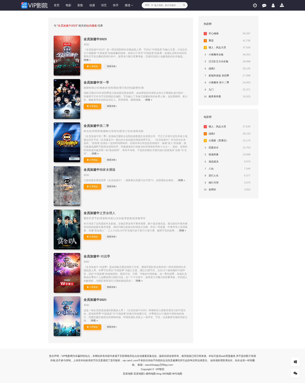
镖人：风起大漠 (228, 47)
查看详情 (111, 66)
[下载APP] (282, 5)
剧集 (80, 5)
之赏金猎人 (99, 213)
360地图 (166, 373)
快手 (116, 5)
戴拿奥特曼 (227, 96)
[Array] (67, 56)
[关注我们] (295, 373)
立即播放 (93, 66)
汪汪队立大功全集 (228, 61)
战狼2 (228, 68)
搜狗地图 (151, 373)
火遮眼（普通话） (228, 140)
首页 (56, 5)
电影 (68, 5)
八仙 (228, 168)
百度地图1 (139, 373)
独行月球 (228, 182)
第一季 (96, 82)
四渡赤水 (228, 147)
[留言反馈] (264, 5)
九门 (228, 89)
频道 (128, 5)
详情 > (87, 60)
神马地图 (177, 373)
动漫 (92, 5)
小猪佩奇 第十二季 (228, 82)
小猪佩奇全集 (228, 54)
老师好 (227, 189)
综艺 (104, 5)
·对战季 (97, 256)
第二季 (96, 126)
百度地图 (128, 373)
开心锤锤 (228, 33)
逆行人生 (228, 175)
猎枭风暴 (228, 154)
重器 (228, 40)
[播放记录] (255, 5)
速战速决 (228, 161)
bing (159, 373)
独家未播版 (99, 169)
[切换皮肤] (295, 361)
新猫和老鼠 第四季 (228, 75)
